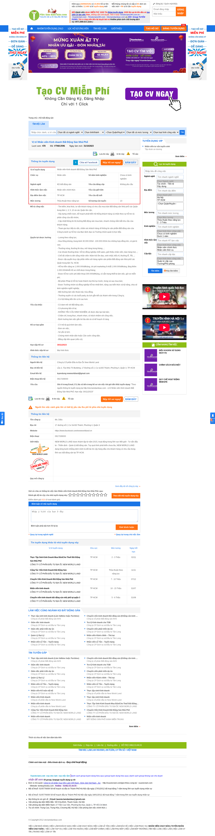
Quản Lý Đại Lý (37, 635)
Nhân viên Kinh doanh (40, 697)
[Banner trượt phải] (197, 52)
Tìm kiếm (155, 271)
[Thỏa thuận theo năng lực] (170, 220)
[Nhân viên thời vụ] (170, 250)
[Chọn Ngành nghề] (170, 181)
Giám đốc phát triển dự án (42, 629)
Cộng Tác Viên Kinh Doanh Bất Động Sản (48, 570)
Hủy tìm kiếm (172, 271)
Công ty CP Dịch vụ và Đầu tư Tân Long (48, 625)
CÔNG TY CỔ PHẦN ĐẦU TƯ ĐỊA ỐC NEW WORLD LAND (55, 564)
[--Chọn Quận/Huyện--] (170, 203)
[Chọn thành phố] (170, 195)
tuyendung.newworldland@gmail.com (73, 373)
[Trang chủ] (31, 29)
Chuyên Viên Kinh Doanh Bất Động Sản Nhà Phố (51, 579)
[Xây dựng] (170, 186)
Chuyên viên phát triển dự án (100, 629)
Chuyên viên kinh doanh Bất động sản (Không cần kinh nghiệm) (113, 616)
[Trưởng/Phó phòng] (170, 263)
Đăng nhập (180, 12)
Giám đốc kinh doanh (40, 622)
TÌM (182, 132)
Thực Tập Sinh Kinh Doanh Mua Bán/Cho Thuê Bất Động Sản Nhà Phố (113, 703)
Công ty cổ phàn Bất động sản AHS (46, 619)
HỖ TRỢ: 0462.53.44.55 (131, 745)
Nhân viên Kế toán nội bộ (42, 691)
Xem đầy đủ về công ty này (126, 486)
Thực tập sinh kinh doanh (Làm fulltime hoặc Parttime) (55, 616)
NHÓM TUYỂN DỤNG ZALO (50, 29)
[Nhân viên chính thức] (170, 247)
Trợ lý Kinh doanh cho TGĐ (99, 622)
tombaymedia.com (46, 786)
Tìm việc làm (38, 124)
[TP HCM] (170, 200)
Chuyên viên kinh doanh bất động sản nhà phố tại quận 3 (55, 597)
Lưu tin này (104, 154)
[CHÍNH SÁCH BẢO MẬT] (150, 370)
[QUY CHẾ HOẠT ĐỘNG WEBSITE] (150, 384)
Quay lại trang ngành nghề (41, 534)
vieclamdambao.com (53, 820)
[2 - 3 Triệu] (170, 222)
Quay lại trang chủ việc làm (128, 534)
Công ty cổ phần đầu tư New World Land (104, 693)
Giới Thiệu (116, 29)
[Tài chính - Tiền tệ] (170, 184)
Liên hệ (100, 745)
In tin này (120, 154)
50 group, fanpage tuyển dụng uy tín (59, 780)
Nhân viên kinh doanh (39, 588)
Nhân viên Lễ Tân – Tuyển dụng (45, 642)
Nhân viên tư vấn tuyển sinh (157, 146)
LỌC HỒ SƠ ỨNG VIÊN (78, 29)
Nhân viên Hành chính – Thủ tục (101, 635)
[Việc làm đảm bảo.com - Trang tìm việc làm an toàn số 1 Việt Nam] (48, 15)
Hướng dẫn (112, 745)
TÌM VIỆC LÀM (100, 29)
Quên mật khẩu (170, 4)
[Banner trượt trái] (17, 52)
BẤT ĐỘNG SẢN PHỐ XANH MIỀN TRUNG (105, 719)
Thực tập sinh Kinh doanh (98, 691)
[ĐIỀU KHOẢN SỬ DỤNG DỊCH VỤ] (150, 355)
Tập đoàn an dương (153, 149)
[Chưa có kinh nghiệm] (170, 233)
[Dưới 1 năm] (170, 236)
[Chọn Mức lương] (170, 217)
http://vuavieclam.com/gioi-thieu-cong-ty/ (120, 783)
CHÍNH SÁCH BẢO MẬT (169, 365)
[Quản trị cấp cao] (170, 261)
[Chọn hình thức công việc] (170, 231)
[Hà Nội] (170, 197)
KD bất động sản (46, 118)
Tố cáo (135, 154)
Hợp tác (89, 745)
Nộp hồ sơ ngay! (112, 162)
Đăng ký (159, 4)
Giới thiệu (77, 745)
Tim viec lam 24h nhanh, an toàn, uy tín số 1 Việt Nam (107, 750)
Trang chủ (32, 118)
